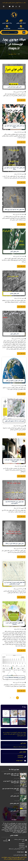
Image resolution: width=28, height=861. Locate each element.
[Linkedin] (12, 6)
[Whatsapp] (16, 6)
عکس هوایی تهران (15, 811)
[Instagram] (19, 6)
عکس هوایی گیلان (14, 796)
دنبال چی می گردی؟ (6, 32)
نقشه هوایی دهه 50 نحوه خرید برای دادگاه (10, 789)
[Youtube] (9, 6)
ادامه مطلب (23, 64)
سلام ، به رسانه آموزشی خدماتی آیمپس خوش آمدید (14, 2)
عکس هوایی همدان (14, 803)
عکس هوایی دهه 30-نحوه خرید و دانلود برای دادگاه (11, 781)
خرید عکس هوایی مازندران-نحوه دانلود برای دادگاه (11, 774)
